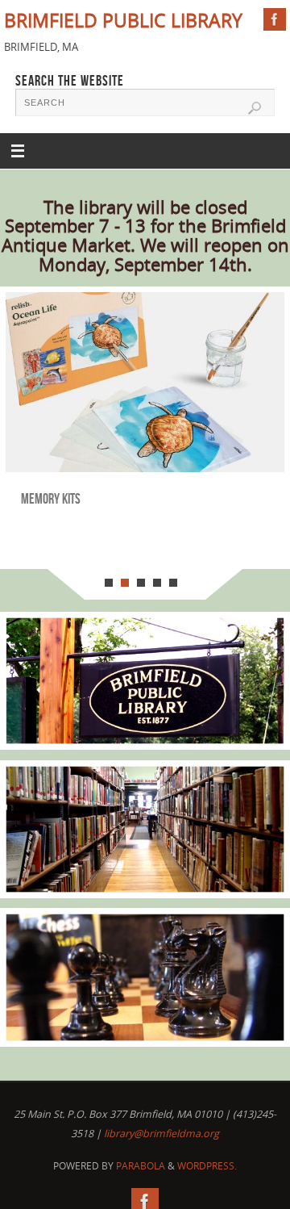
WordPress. (207, 1166)
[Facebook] (274, 19)
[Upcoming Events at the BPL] (145, 829)
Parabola (140, 1166)
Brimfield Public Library (123, 20)
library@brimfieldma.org (161, 1133)
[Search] (254, 108)
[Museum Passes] (145, 977)
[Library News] (145, 681)
